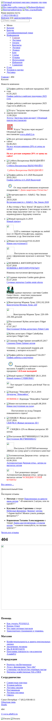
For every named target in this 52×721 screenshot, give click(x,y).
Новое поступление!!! (17, 243)
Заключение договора (17, 646)
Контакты (16, 45)
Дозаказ (16, 50)
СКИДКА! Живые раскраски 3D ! (23, 423)
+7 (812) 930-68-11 (9, 15)
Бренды (10, 30)
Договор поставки (15, 692)
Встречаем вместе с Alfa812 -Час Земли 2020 (28, 202)
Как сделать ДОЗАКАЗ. (18, 623)
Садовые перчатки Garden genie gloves (25, 282)
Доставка (16, 40)
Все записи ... (7, 484)
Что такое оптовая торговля (20, 628)
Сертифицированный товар (20, 33)
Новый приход (14, 221)
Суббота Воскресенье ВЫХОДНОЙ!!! (25, 165)
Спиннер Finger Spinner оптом (21, 343)
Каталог (10, 28)
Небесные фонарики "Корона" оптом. (24, 511)
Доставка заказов (15, 687)
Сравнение (17, 65)
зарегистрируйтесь (23, 18)
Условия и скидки (15, 70)
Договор (16, 47)
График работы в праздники (20, 357)
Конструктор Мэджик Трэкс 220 (22, 305)
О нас (9, 67)
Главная (16, 38)
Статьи (15, 55)
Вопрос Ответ (13, 626)
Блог (14, 52)
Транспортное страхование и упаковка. (25, 631)
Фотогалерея (18, 60)
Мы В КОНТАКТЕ (16, 649)
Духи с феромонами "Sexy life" (21, 667)
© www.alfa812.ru (9, 714)
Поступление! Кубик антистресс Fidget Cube (28, 329)
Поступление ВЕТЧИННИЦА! (21, 439)
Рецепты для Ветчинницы (19, 664)
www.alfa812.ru (27, 134)
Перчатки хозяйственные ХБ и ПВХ (24, 672)
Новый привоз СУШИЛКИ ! (20, 378)
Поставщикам (13, 690)
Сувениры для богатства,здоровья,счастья (26, 669)
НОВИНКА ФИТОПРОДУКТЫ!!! (23, 268)
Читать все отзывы (10, 532)
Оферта (10, 695)
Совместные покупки (17, 682)
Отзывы (16, 57)
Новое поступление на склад (20, 406)
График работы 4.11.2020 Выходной (24, 180)
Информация (13, 35)
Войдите (5, 18)
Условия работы (14, 685)
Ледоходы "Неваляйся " (18, 394)
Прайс (4, 704)
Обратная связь (8, 702)
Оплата (15, 42)
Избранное (17, 62)
